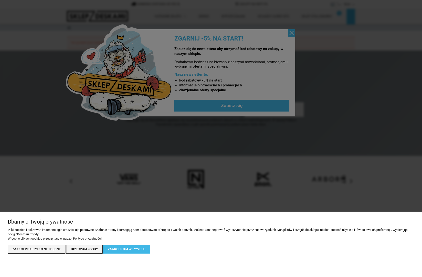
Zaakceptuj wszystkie (127, 249)
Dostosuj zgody (84, 249)
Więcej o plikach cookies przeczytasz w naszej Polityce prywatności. (55, 238)
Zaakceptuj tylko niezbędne (36, 249)
